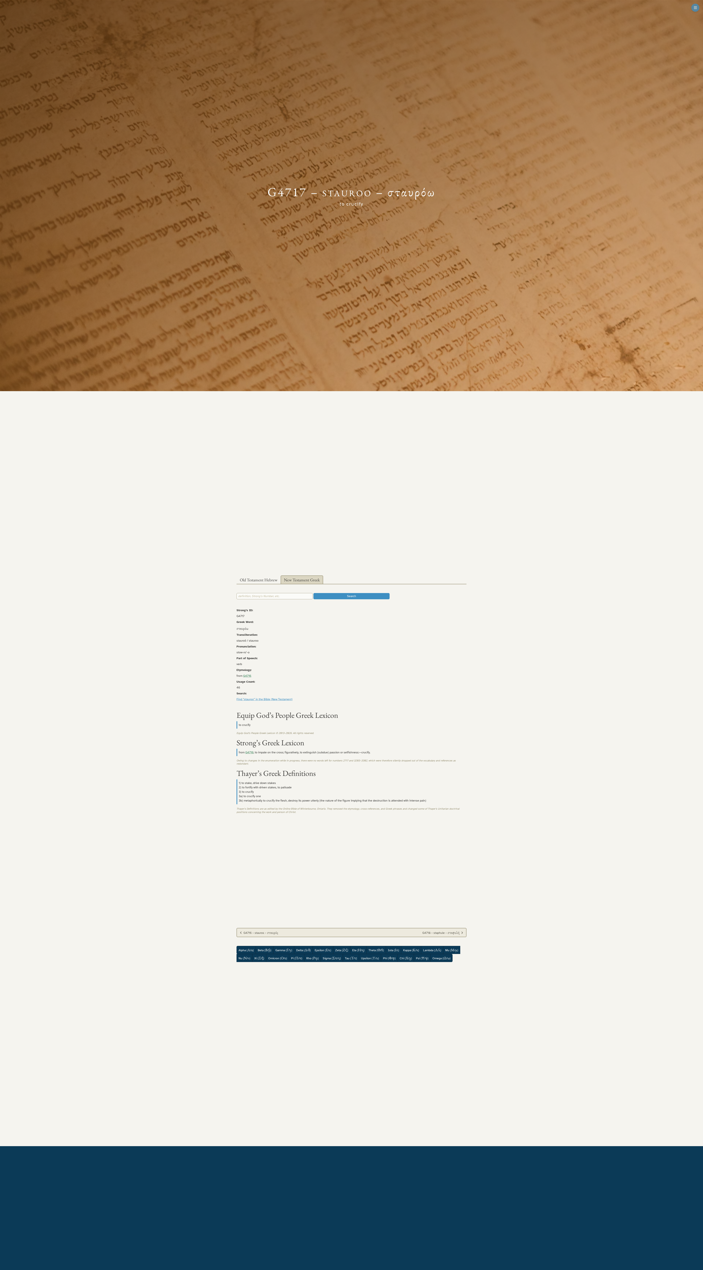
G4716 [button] (247, 676)
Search (351, 596)
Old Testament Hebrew (258, 580)
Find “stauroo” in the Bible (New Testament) (265, 699)
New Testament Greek (302, 580)
